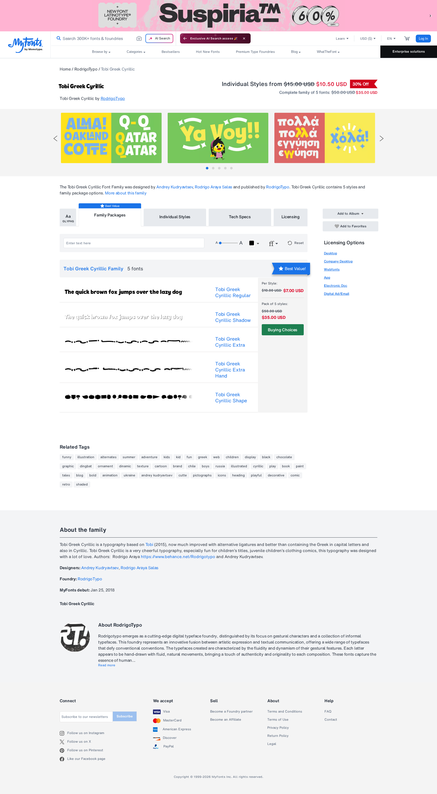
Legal (271, 744)
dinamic (125, 466)
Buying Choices (282, 330)
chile (192, 466)
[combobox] (113, 38)
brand (177, 466)
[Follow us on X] (63, 742)
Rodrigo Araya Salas (213, 187)
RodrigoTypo (85, 69)
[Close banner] (244, 38)
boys (205, 466)
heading (238, 475)
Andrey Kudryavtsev (174, 187)
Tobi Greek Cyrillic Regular (233, 292)
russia (220, 466)
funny (66, 457)
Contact (330, 720)
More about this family (125, 193)
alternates (108, 457)
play (272, 466)
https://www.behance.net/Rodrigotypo (178, 557)
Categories (134, 52)
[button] (430, 15)
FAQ (327, 712)
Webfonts (332, 269)
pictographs (202, 475)
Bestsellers (171, 51)
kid (178, 457)
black (266, 457)
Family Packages (109, 215)
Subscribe (125, 716)
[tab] (207, 168)
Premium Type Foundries (255, 51)
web (216, 457)
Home (65, 69)
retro (66, 484)
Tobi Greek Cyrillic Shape (231, 397)
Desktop (330, 253)
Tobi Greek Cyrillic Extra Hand (230, 369)
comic (295, 475)
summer (129, 457)
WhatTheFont (327, 52)
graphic (68, 466)
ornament (105, 466)
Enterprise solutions (408, 51)
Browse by (99, 52)
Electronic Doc (335, 285)
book (286, 466)
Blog (294, 52)
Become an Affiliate (225, 720)
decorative (276, 475)
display (250, 457)
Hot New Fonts (208, 51)
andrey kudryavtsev (156, 475)
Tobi (149, 544)
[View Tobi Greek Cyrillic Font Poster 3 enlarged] (324, 138)
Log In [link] (423, 38)
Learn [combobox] (340, 38)
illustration (85, 457)
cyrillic (258, 466)
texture (143, 466)
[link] (58, 38)
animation (110, 475)
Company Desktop (338, 261)
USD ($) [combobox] (366, 38)
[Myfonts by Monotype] (25, 45)
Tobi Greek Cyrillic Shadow (233, 317)
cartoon (161, 466)
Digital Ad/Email (336, 293)
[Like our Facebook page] (63, 759)
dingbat (86, 466)
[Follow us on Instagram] (63, 733)
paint (300, 466)
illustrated (239, 466)
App (327, 277)
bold (92, 475)
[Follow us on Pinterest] (63, 750)
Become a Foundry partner (231, 712)
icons (222, 475)
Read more (106, 665)
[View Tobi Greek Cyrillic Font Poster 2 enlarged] (218, 138)
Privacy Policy (278, 728)
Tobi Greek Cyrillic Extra (230, 341)
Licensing (290, 217)
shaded (82, 484)
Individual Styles (175, 217)
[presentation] (55, 138)
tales (66, 475)
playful (256, 475)
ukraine (129, 475)
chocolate (284, 457)
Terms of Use (278, 720)
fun (189, 457)
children (232, 457)
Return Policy (278, 736)
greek (202, 457)
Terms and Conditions (284, 712)
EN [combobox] (389, 38)
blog (79, 475)
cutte (183, 475)
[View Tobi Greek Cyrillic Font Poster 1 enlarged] (111, 138)
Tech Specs (240, 217)
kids (167, 457)
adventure (149, 457)
